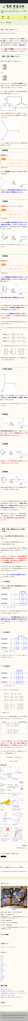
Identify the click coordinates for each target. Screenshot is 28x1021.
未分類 (2, 955)
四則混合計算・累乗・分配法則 (8, 995)
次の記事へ (18, 757)
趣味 (2, 980)
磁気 (2, 968)
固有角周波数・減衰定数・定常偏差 (17, 839)
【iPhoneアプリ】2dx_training (8, 947)
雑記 (2, 972)
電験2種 (25, 845)
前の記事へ (10, 757)
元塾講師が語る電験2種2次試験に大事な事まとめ (12, 997)
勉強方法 (3, 976)
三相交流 (3, 964)
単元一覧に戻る (14, 761)
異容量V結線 (15, 778)
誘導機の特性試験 (16, 809)
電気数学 (3, 970)
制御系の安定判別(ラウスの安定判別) (6, 839)
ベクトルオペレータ (5, 824)
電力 (2, 974)
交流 (2, 962)
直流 (2, 960)
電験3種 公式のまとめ (6, 989)
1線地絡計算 (15, 824)
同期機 (2, 809)
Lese (25, 848)
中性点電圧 (3, 778)
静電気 (2, 966)
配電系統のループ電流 (6, 793)
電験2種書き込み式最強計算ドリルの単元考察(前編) (12, 991)
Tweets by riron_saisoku (6, 1005)
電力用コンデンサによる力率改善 (17, 794)
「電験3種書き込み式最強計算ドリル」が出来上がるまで (13, 993)
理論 (2, 958)
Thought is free (22, 1017)
